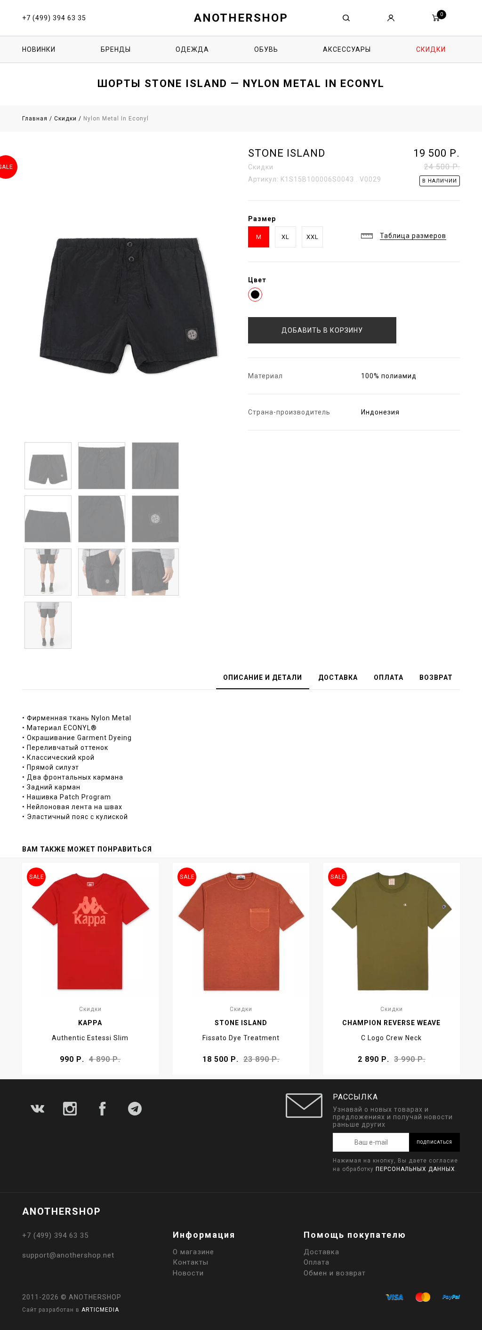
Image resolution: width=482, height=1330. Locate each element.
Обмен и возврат (335, 1273)
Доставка (321, 1252)
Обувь (266, 49)
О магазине (193, 1252)
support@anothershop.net (68, 1255)
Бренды (116, 49)
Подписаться (434, 1142)
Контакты (191, 1262)
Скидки (431, 49)
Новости (188, 1273)
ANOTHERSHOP (241, 17)
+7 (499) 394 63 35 (54, 18)
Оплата (316, 1262)
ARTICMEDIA (100, 1309)
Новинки (39, 49)
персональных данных (415, 1169)
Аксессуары (347, 49)
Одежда (192, 49)
